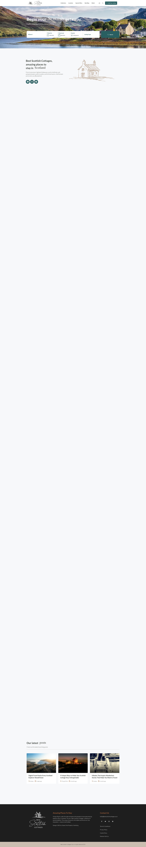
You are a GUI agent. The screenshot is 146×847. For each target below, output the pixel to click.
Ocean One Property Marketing (70, 825)
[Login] (99, 3)
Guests (73, 33)
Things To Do (65, 781)
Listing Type (87, 34)
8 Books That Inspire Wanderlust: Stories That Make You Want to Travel (104, 777)
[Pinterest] (36, 82)
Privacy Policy (104, 829)
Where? (30, 34)
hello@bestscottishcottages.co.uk (108, 816)
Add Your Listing (112, 3)
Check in (49, 33)
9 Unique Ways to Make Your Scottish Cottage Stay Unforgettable (73, 777)
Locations (70, 3)
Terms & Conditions (105, 826)
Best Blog (87, 3)
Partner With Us (104, 836)
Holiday (32, 781)
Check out (61, 33)
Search (111, 34)
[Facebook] (28, 82)
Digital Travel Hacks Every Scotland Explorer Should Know (40, 777)
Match (93, 3)
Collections (63, 3)
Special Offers (79, 3)
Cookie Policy (103, 833)
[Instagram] (32, 82)
